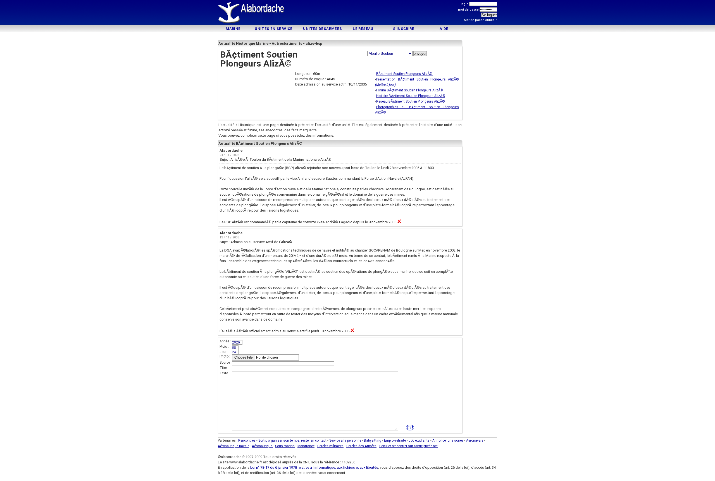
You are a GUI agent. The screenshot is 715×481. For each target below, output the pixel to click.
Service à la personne (345, 440)
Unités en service (274, 29)
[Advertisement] (357, 13)
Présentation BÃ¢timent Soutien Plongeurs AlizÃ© (417, 79)
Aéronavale (474, 440)
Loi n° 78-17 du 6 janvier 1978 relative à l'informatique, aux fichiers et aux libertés (313, 467)
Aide (444, 29)
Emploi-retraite (395, 440)
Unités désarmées (322, 29)
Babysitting (372, 440)
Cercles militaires (330, 446)
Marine (233, 29)
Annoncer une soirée (447, 440)
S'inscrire (403, 29)
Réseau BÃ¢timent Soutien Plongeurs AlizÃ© (410, 101)
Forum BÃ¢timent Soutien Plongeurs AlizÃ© (409, 90)
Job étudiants (419, 440)
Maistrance (305, 446)
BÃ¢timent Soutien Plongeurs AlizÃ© (404, 74)
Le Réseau (363, 29)
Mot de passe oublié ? (480, 20)
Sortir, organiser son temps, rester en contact (292, 440)
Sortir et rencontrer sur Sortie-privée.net (408, 446)
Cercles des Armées (361, 446)
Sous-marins (285, 446)
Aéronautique (262, 446)
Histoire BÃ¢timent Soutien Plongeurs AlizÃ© (410, 96)
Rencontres (247, 440)
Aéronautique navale (233, 446)
